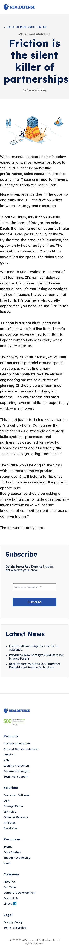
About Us (10, 881)
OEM (7, 800)
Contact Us (11, 898)
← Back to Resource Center (25, 27)
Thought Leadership (17, 857)
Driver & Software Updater (21, 749)
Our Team (10, 887)
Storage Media (13, 806)
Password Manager (16, 771)
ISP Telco (10, 811)
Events (8, 846)
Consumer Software (17, 795)
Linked (8, 903)
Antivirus (9, 754)
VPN (6, 760)
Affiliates (9, 822)
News (7, 863)
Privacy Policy (13, 922)
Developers (11, 828)
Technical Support (16, 776)
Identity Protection (16, 765)
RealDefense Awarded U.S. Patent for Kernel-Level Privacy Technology (34, 665)
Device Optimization (17, 743)
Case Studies (12, 852)
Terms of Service (15, 927)
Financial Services (16, 817)
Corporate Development (20, 892)
